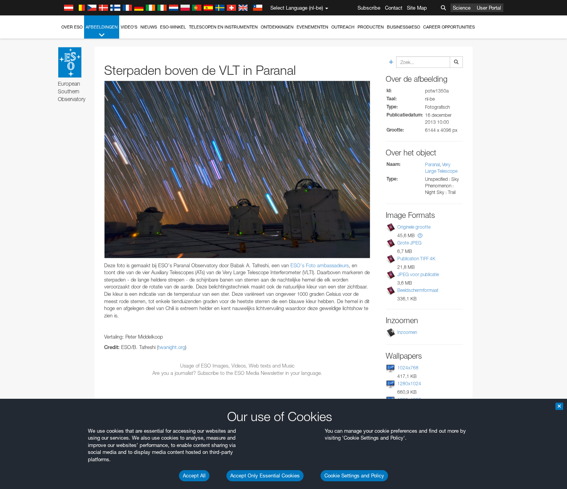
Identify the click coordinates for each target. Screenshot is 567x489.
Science (462, 8)
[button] (420, 235)
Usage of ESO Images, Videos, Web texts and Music (237, 366)
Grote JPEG (409, 243)
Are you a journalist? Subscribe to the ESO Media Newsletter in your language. (237, 373)
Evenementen (312, 27)
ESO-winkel (173, 27)
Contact (393, 8)
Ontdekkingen (277, 27)
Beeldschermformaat (418, 290)
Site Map (417, 8)
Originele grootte (413, 227)
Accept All (194, 475)
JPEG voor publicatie (418, 274)
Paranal (432, 164)
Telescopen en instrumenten (223, 27)
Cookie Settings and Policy (354, 475)
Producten (371, 27)
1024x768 (407, 368)
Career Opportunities (449, 27)
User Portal (489, 8)
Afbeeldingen (102, 27)
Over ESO (72, 27)
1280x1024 (409, 383)
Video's (129, 27)
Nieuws (148, 27)
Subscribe (369, 8)
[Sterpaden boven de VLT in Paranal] (237, 169)
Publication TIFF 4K (416, 258)
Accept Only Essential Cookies (265, 475)
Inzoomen (407, 332)
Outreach (342, 27)
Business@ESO (403, 27)
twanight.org (171, 347)
